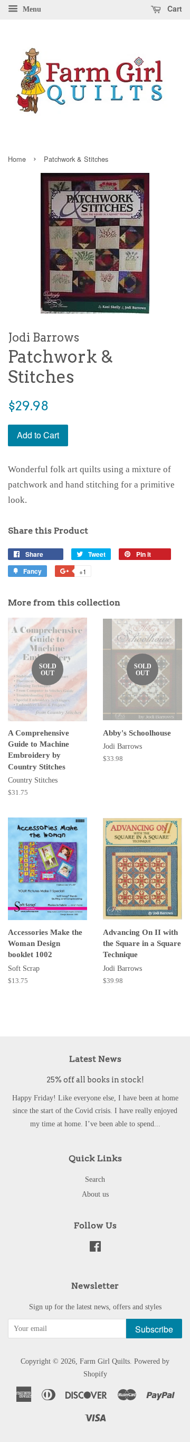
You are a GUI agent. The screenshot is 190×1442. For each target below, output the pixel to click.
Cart (173, 8)
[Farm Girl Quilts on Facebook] (95, 1248)
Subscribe (154, 1329)
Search (95, 1179)
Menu (31, 9)
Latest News (95, 1059)
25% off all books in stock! (95, 1080)
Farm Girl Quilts (105, 1361)
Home (17, 159)
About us (95, 1194)
